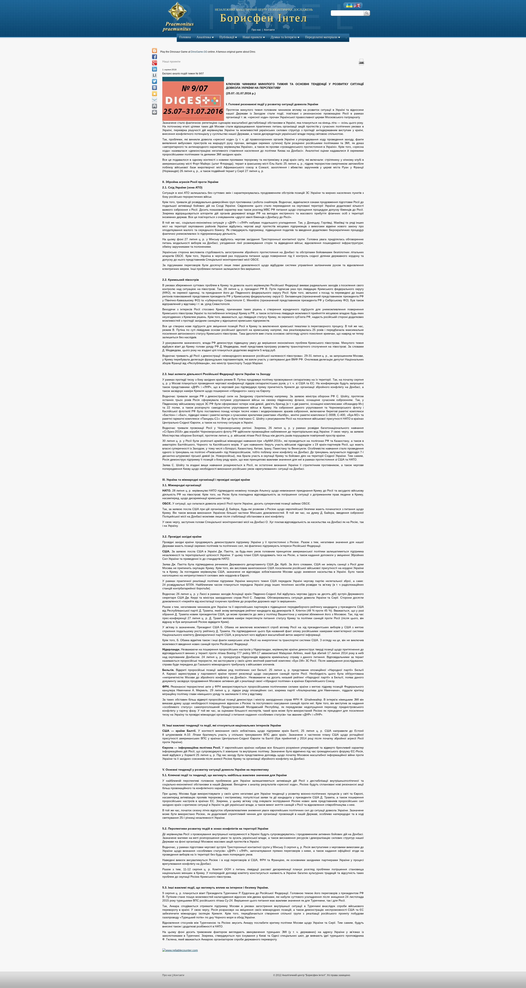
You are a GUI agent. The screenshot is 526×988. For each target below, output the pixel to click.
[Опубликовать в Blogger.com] (154, 50)
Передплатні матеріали (321, 37)
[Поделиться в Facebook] (154, 56)
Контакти (269, 29)
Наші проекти (252, 37)
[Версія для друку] (361, 62)
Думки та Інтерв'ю (284, 37)
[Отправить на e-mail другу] (154, 99)
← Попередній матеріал (245, 65)
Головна (185, 37)
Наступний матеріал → (281, 65)
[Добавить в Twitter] (154, 81)
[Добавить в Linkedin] (154, 69)
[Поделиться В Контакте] (154, 87)
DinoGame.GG (199, 51)
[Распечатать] (154, 112)
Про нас (256, 29)
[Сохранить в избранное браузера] (154, 93)
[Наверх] (154, 106)
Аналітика (203, 37)
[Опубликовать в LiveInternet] (154, 75)
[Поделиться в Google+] (154, 62)
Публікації (226, 37)
